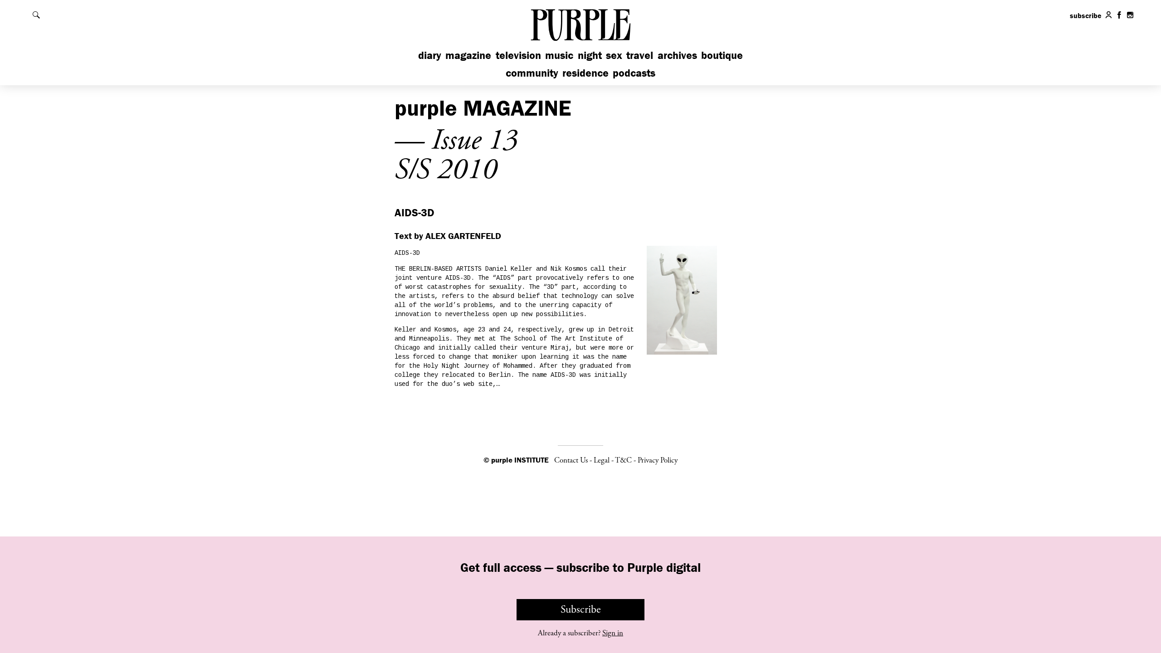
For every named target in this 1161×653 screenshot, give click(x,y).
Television (518, 55)
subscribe (1086, 15)
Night (590, 55)
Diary (429, 55)
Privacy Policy (658, 460)
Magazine (468, 55)
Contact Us (571, 460)
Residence (585, 72)
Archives (677, 55)
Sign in (612, 633)
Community (532, 72)
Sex (614, 55)
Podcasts (634, 72)
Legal (602, 460)
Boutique (722, 55)
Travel (639, 55)
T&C (623, 460)
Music (559, 55)
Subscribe (581, 609)
